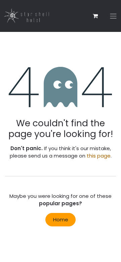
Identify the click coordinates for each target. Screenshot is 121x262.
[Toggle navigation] (113, 16)
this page (99, 155)
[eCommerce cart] (95, 16)
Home (60, 219)
